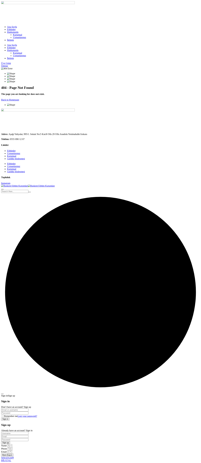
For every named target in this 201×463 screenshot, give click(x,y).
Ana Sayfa (12, 27)
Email (4, 452)
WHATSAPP (7, 458)
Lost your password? (27, 416)
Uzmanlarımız (19, 37)
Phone (4, 448)
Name (4, 445)
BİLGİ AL (6, 460)
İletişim (10, 40)
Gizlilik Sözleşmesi (16, 158)
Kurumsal (17, 34)
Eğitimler (11, 29)
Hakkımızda (12, 32)
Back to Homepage (10, 100)
